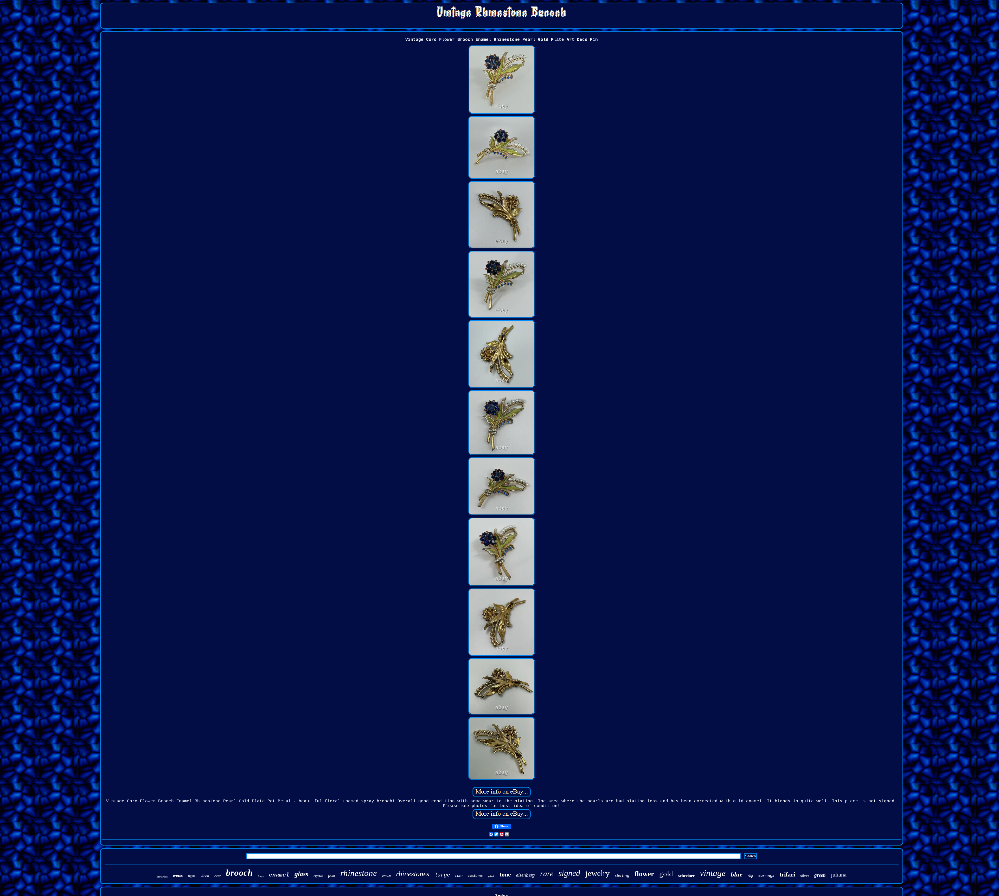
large (442, 875)
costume (475, 875)
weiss (178, 875)
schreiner (686, 875)
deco (205, 876)
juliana (839, 874)
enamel (279, 875)
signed (569, 873)
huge (261, 876)
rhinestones (412, 874)
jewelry (597, 873)
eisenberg (525, 875)
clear (217, 876)
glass (301, 874)
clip (750, 876)
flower (644, 874)
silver (804, 876)
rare (546, 873)
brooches (162, 876)
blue (736, 874)
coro (459, 875)
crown (386, 876)
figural (192, 876)
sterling (622, 875)
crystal (318, 876)
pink (491, 876)
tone (505, 874)
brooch (239, 873)
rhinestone (358, 873)
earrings (766, 875)
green (820, 875)
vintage (713, 873)
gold (666, 873)
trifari (787, 874)
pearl (331, 876)
